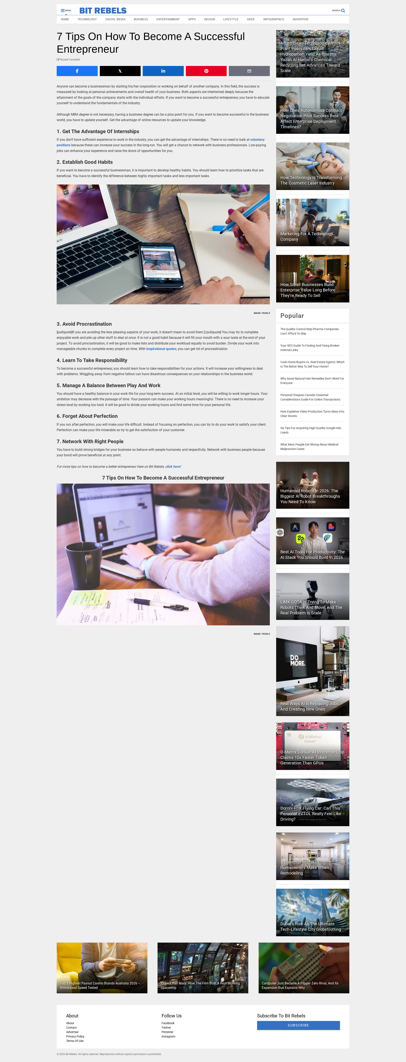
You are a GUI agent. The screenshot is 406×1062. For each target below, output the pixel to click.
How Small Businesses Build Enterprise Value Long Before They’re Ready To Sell (307, 290)
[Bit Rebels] (101, 12)
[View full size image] (163, 244)
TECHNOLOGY (87, 19)
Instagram (168, 1036)
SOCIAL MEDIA (115, 19)
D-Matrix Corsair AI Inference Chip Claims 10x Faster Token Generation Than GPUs (312, 757)
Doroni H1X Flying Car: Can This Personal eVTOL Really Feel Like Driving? (310, 814)
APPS (192, 19)
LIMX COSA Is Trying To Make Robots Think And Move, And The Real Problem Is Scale (311, 607)
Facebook (168, 1023)
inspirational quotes (161, 349)
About (70, 1023)
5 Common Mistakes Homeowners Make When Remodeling (304, 868)
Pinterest (167, 1032)
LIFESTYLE (231, 19)
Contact (71, 1027)
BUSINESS (141, 19)
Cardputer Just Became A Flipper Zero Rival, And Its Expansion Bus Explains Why (300, 985)
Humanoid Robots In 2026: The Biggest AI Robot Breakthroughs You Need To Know (310, 496)
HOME (65, 19)
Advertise (72, 1032)
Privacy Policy (75, 1036)
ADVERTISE (301, 19)
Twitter (166, 1027)
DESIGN (209, 19)
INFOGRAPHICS (273, 19)
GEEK (251, 19)
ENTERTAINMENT (168, 19)
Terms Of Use (75, 1041)
